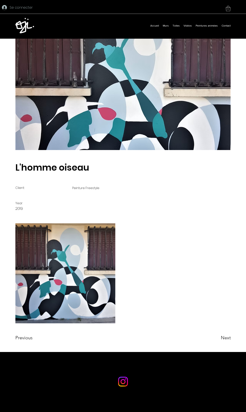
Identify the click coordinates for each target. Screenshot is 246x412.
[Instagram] (123, 381)
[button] (228, 8)
